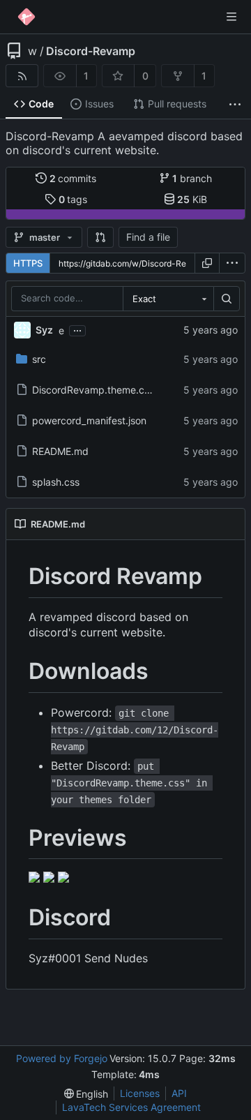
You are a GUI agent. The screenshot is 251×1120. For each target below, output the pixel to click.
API (179, 1093)
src (39, 359)
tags (73, 199)
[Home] (26, 16)
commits (73, 178)
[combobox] (168, 298)
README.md (60, 451)
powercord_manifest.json (89, 420)
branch (192, 178)
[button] (100, 237)
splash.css (55, 482)
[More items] (235, 104)
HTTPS (28, 263)
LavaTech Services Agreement (131, 1107)
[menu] (232, 263)
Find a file (148, 237)
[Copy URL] (207, 263)
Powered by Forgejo (61, 1058)
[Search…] (226, 298)
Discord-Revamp (90, 51)
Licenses (140, 1093)
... (77, 329)
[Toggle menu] (231, 16)
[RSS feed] (22, 75)
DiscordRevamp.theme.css (93, 390)
